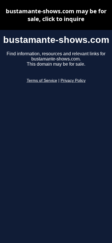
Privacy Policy (73, 80)
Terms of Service (42, 80)
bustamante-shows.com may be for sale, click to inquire (56, 15)
